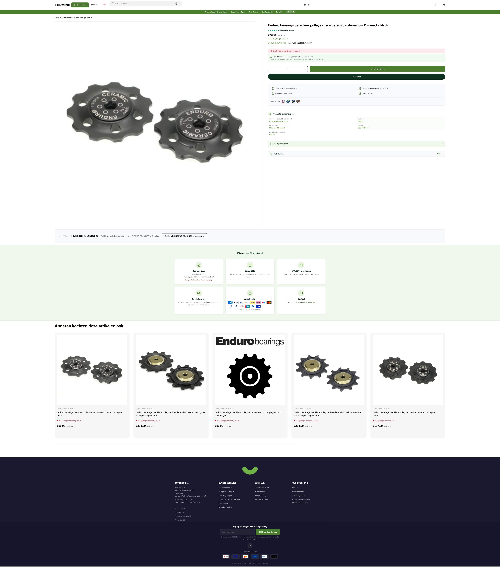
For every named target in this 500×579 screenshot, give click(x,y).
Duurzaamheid (298, 492)
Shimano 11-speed (277, 128)
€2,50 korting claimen (268, 532)
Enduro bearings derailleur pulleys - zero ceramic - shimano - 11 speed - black (77, 18)
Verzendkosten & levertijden (216, 12)
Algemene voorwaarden (183, 516)
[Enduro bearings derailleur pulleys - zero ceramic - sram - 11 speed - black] (92, 370)
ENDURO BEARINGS (277, 43)
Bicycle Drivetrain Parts (278, 121)
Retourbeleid (179, 512)
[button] (444, 5)
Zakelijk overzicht (262, 488)
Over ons (295, 488)
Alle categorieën (298, 495)
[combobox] (145, 3)
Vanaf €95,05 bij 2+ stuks (277, 39)
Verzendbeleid (180, 508)
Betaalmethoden (225, 507)
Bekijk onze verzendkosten (198, 305)
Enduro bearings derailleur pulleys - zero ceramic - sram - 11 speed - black (90, 414)
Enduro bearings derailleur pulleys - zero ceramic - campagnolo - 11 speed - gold (248, 414)
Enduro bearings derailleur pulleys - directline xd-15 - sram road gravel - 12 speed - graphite (171, 414)
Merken (94, 5)
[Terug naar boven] (250, 470)
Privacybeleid (180, 520)
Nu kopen (357, 76)
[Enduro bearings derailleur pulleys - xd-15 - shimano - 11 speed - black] (408, 370)
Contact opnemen (225, 488)
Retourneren (223, 503)
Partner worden (261, 499)
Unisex (272, 134)
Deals (104, 5)
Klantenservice (267, 12)
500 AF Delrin (363, 128)
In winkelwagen (378, 69)
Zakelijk (279, 12)
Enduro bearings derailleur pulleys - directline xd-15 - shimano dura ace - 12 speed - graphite (327, 414)
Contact (291, 12)
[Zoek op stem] (176, 3)
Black (360, 121)
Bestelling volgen (238, 12)
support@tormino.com (306, 302)
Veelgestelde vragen (226, 492)
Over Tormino (254, 12)
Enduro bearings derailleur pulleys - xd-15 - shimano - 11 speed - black (405, 414)
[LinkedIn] (250, 545)
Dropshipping (260, 495)
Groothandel (260, 492)
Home (57, 18)
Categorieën (82, 5)
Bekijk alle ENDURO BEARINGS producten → (184, 236)
